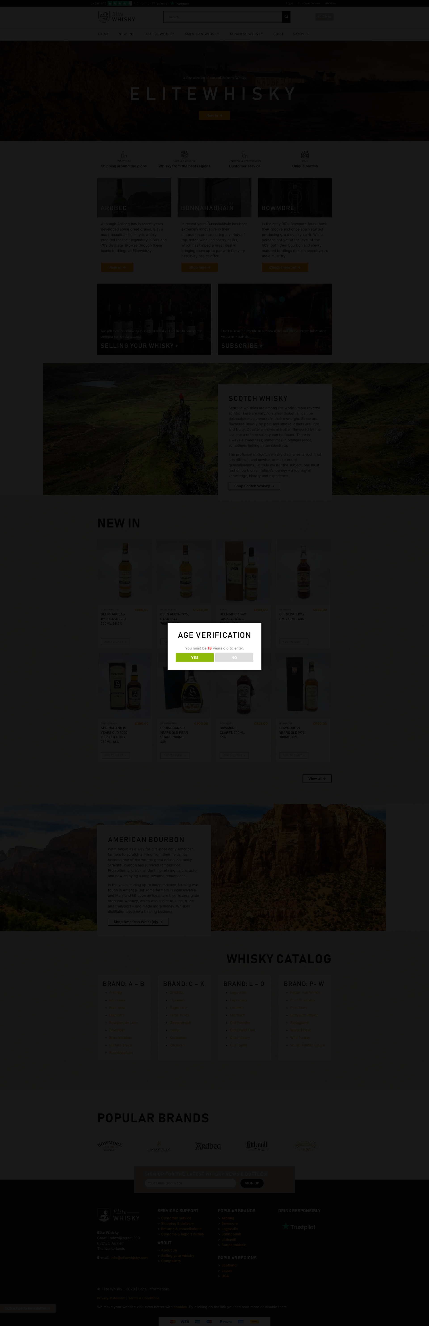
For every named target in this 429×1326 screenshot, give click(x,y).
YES (194, 657)
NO (234, 657)
